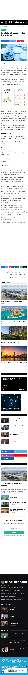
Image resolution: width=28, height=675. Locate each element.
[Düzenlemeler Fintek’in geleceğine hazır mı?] (4, 649)
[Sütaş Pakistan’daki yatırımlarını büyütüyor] (14, 292)
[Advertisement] (14, 243)
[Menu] (2, 22)
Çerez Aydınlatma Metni (7, 669)
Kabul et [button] (4, 672)
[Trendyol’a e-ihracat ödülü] (5, 441)
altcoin (3, 262)
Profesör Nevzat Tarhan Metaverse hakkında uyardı (20, 276)
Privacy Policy (12, 536)
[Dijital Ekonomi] (14, 22)
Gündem (3, 29)
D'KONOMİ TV (5, 630)
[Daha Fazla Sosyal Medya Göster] (25, 41)
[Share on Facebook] (5, 41)
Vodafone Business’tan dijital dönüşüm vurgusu (16, 433)
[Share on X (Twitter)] (12, 41)
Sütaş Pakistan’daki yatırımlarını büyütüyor (12, 301)
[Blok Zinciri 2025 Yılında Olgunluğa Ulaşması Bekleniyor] (4, 642)
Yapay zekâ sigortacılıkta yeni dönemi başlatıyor (16, 419)
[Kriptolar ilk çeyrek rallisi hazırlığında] (14, 52)
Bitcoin (7, 262)
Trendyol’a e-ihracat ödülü (15, 440)
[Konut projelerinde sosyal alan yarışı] (14, 333)
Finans (3, 480)
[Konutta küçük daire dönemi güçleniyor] (5, 427)
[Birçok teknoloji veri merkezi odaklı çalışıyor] (4, 635)
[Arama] (26, 22)
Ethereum (13, 262)
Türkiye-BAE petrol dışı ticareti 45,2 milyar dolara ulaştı (14, 363)
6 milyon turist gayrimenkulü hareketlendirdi (13, 322)
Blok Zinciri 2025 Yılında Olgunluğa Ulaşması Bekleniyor (17, 641)
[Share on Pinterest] (20, 41)
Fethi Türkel (19, 37)
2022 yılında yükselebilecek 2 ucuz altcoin (8, 276)
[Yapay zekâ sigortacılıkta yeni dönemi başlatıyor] (5, 420)
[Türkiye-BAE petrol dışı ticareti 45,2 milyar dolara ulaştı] (14, 353)
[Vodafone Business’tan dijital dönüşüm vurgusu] (5, 434)
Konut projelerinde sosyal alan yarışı (11, 342)
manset (18, 262)
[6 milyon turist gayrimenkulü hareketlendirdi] (14, 313)
